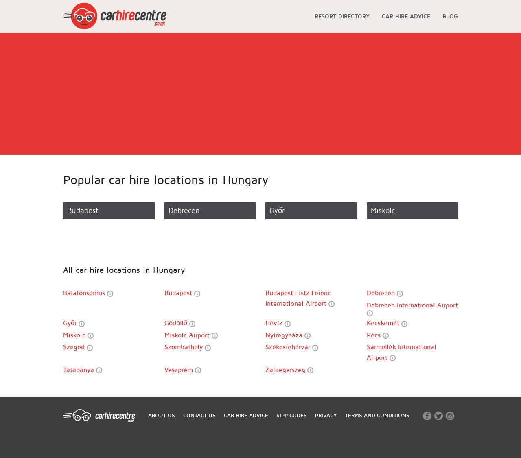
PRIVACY (326, 415)
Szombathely (184, 347)
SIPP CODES (291, 415)
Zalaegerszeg (286, 369)
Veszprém (179, 369)
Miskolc (75, 335)
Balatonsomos (85, 292)
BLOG (450, 16)
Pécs (375, 335)
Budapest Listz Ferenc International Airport (298, 298)
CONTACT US (199, 415)
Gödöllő (176, 323)
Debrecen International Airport (412, 305)
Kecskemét (384, 323)
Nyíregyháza (284, 335)
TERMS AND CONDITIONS (377, 415)
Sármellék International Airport (401, 352)
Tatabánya (79, 369)
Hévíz (275, 323)
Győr (71, 323)
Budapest (179, 292)
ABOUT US (161, 415)
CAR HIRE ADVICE (406, 16)
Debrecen (382, 292)
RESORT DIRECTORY (342, 16)
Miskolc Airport (188, 335)
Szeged (75, 347)
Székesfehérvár (288, 347)
